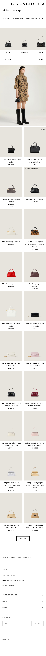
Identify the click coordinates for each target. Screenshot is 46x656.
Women (5, 557)
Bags (12, 557)
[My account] (38, 4)
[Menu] (3, 4)
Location (5, 639)
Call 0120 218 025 (8, 575)
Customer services (9, 595)
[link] (43, 4)
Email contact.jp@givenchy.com (13, 580)
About (4, 607)
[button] (23, 538)
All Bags (5, 18)
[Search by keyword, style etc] (7, 4)
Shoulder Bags (31, 18)
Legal (4, 601)
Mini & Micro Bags (24, 557)
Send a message (8, 585)
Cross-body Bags (17, 18)
